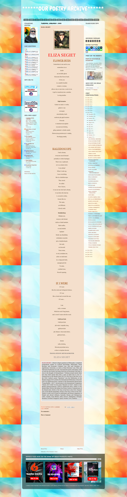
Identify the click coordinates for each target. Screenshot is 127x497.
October (90, 118)
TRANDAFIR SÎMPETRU (94, 241)
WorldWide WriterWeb (31, 165)
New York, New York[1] (31, 152)
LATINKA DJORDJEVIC (94, 207)
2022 (68, 19)
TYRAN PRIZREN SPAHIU (95, 245)
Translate (95, 89)
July (90, 124)
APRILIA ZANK (92, 153)
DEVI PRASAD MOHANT (29, 58)
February (91, 135)
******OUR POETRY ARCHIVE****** (63, 8)
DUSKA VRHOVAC (92, 163)
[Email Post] (65, 407)
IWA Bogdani (29, 136)
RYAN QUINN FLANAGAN (94, 222)
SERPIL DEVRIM (92, 228)
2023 (72, 19)
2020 (59, 19)
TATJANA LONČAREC (93, 236)
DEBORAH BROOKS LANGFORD (93, 160)
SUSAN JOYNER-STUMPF (94, 141)
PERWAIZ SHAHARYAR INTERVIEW (93, 59)
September (91, 120)
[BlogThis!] (69, 407)
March (90, 133)
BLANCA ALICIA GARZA (94, 157)
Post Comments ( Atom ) (52, 451)
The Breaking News (30, 156)
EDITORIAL (27, 171)
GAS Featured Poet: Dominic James (30, 132)
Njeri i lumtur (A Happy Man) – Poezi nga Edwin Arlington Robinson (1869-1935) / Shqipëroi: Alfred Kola (31, 123)
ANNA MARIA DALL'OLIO (94, 151)
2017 (46, 19)
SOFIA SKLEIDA (92, 232)
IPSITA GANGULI (92, 183)
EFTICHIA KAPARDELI (94, 165)
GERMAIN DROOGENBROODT (93, 172)
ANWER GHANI (27, 65)
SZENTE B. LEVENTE (93, 234)
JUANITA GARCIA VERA (94, 197)
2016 (41, 19)
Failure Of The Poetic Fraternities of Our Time (31, 146)
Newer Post (44, 449)
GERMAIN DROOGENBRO (29, 72)
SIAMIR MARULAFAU (93, 230)
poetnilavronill (29, 155)
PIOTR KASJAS (92, 220)
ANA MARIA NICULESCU (94, 147)
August (90, 122)
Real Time (31, 76)
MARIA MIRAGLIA (92, 211)
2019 (54, 19)
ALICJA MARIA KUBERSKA (95, 145)
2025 (81, 19)
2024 (76, 19)
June (90, 126)
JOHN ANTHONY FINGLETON (92, 192)
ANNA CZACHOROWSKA (94, 149)
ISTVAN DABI (91, 185)
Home (26, 19)
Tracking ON (36, 76)
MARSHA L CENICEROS (94, 213)
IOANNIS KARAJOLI (93, 181)
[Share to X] (70, 407)
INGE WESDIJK (92, 179)
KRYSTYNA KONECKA (94, 205)
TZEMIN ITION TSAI (93, 247)
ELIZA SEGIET (91, 167)
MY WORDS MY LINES (30, 144)
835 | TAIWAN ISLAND (31, 161)
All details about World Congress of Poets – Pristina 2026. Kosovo (30, 139)
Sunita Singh (28, 166)
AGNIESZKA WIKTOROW (29, 60)
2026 (88, 97)
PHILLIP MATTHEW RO (29, 67)
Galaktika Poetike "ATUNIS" (30, 118)
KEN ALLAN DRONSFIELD (94, 199)
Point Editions (29, 160)
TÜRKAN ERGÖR (92, 243)
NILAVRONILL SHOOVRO (94, 139)
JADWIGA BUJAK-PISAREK (94, 187)
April (90, 131)
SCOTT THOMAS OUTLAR (94, 226)
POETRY (47, 408)
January (90, 137)
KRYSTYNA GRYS (92, 203)
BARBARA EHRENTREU (94, 155)
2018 (50, 19)
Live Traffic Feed (32, 49)
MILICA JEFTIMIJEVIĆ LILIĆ (95, 216)
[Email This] (67, 407)
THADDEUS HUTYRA (93, 238)
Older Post (80, 449)
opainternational (29, 151)
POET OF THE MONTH (29, 173)
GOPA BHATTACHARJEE (94, 175)
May (90, 129)
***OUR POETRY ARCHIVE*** (30, 52)
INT (85, 19)
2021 (63, 19)
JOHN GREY (91, 195)
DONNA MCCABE (28, 75)
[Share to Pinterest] (73, 407)
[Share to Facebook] (72, 407)
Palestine (90, 19)
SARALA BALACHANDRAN (95, 224)
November (91, 116)
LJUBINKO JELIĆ (92, 209)
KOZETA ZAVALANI (93, 201)
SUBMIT (31, 19)
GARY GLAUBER (92, 169)
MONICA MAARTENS (93, 218)
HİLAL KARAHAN (92, 177)
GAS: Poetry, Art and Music (31, 129)
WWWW (96, 19)
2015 (37, 19)
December (91, 114)
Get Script (27, 76)
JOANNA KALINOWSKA (94, 189)
